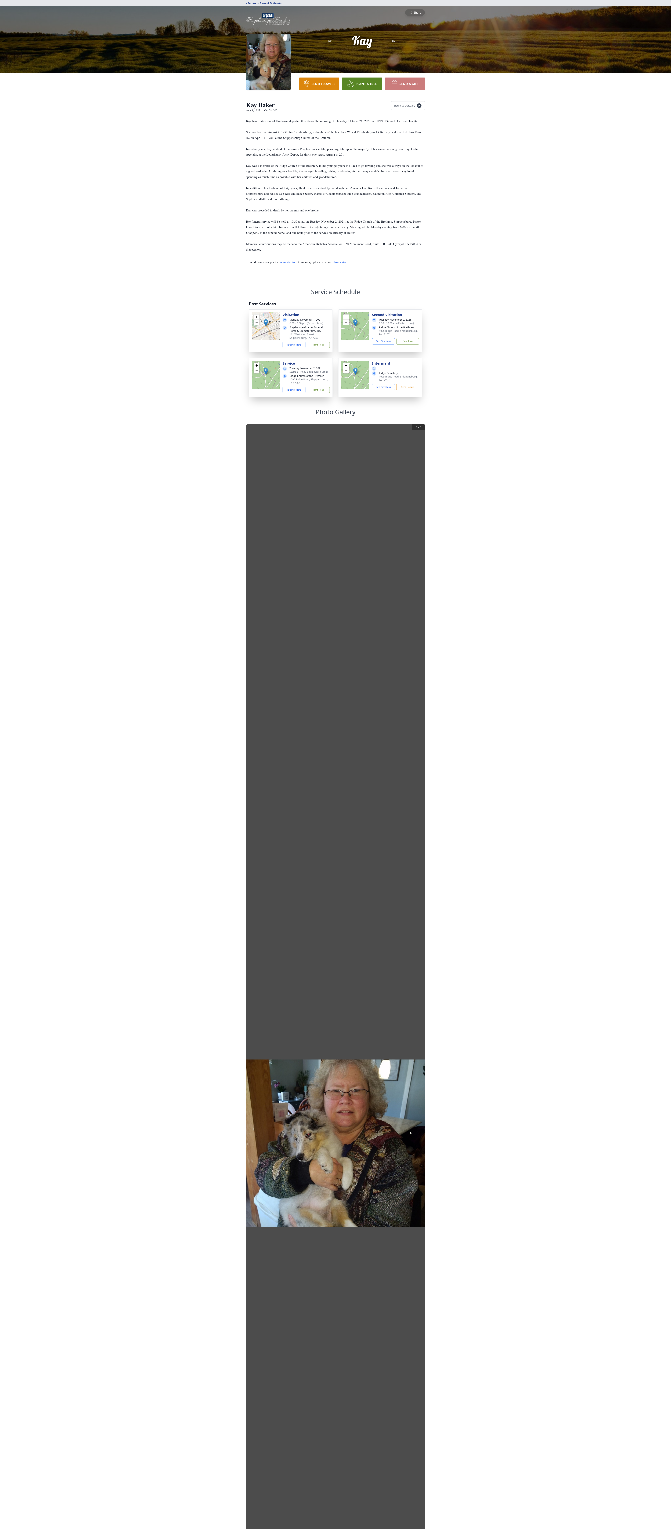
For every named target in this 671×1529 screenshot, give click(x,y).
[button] (266, 322)
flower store (340, 262)
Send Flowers (407, 387)
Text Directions (294, 344)
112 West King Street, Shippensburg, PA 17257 (304, 336)
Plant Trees (318, 344)
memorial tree (288, 262)
